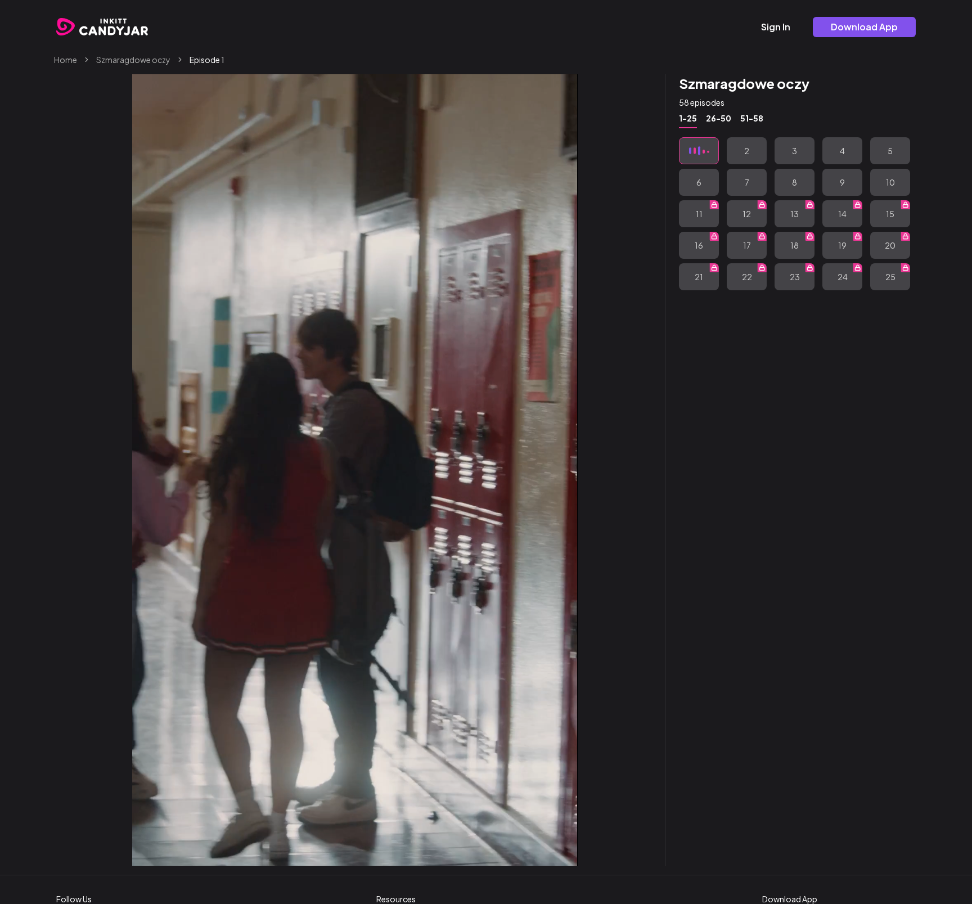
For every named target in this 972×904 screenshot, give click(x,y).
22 (747, 277)
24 (843, 277)
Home (65, 60)
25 (890, 277)
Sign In (775, 27)
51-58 (751, 118)
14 (842, 214)
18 (794, 245)
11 (699, 214)
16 (699, 245)
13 (794, 214)
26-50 (718, 118)
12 (746, 214)
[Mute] (533, 852)
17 (747, 245)
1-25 (688, 118)
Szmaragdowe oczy (133, 60)
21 (699, 277)
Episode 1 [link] (207, 60)
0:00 (174, 852)
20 (890, 245)
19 (842, 245)
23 (795, 277)
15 (890, 214)
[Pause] (150, 852)
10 (890, 182)
